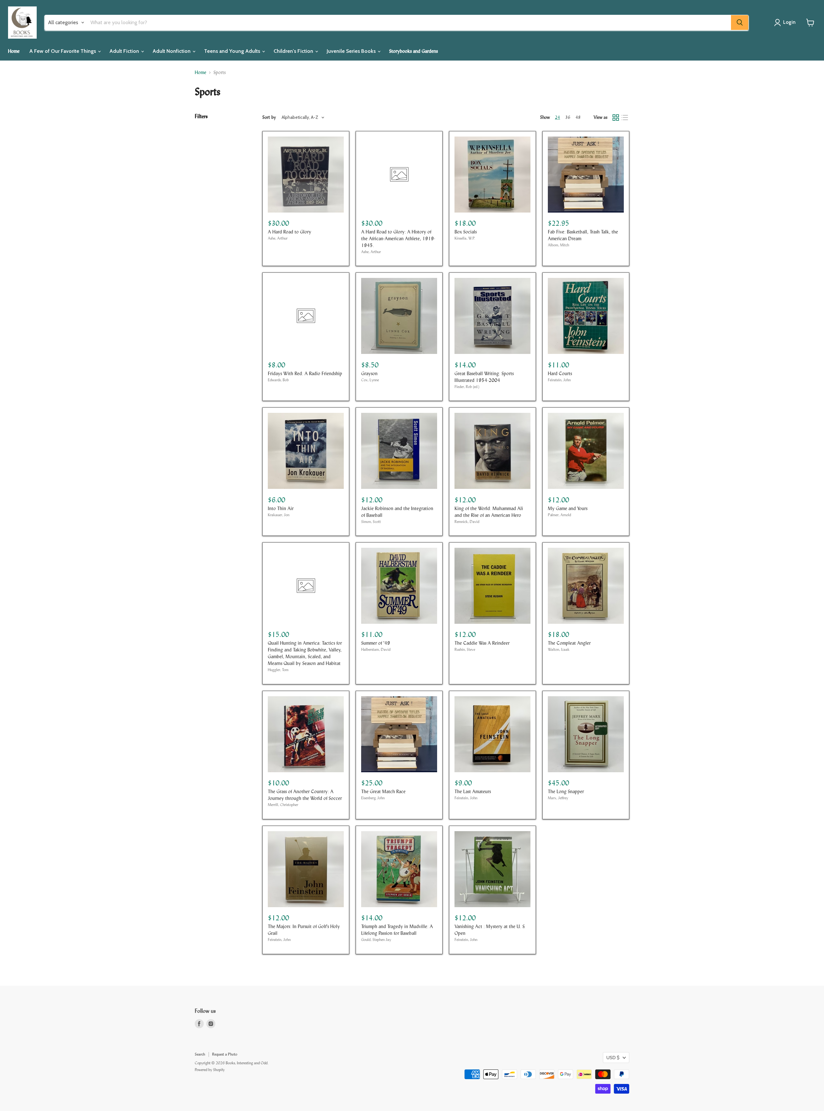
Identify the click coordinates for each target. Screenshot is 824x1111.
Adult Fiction (124, 51)
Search (200, 1054)
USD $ (613, 1057)
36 (567, 117)
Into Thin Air (281, 508)
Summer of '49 (375, 643)
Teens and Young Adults (232, 51)
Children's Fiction (294, 51)
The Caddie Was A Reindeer (482, 643)
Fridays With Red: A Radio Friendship (305, 373)
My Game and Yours (567, 508)
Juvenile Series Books (352, 51)
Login (789, 22)
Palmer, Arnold (559, 515)
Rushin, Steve (464, 649)
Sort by (269, 117)
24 (557, 117)
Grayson (369, 373)
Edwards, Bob (278, 380)
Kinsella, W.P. (464, 238)
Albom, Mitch (558, 245)
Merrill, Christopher (283, 804)
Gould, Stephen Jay (376, 939)
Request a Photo (224, 1054)
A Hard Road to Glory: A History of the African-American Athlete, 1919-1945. (398, 238)
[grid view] (615, 117)
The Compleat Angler (569, 643)
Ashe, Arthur (277, 238)
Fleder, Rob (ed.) (466, 386)
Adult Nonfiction (172, 51)
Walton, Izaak (558, 649)
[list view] (624, 117)
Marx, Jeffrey (558, 798)
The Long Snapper (566, 791)
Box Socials (465, 232)
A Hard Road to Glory (289, 232)
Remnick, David (466, 521)
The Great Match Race (383, 791)
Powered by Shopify (210, 1069)
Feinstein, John (559, 380)
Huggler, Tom (278, 669)
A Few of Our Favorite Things (63, 51)
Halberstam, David (375, 649)
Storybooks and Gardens (413, 51)
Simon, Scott (371, 521)
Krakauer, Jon (278, 515)
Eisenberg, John (373, 798)
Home (14, 51)
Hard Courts (560, 373)
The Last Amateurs (472, 791)
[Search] (739, 22)
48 (578, 117)
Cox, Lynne (370, 380)
